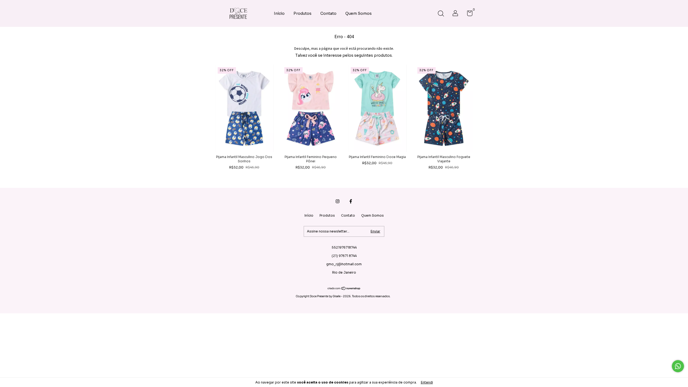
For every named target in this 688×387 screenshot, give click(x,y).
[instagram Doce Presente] (337, 201)
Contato (328, 13)
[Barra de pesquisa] (440, 14)
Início (279, 13)
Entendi (427, 382)
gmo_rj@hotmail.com (344, 264)
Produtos (302, 13)
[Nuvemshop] (344, 288)
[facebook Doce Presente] (351, 201)
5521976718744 (344, 247)
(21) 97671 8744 (344, 256)
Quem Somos (358, 13)
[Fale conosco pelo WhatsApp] (678, 366)
